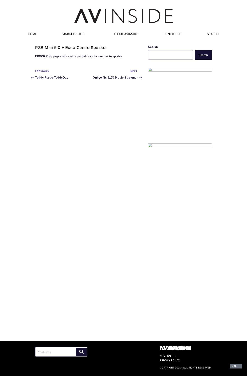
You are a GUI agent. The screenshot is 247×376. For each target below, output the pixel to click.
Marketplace (73, 34)
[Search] (81, 352)
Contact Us (172, 34)
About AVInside (126, 34)
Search (213, 34)
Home (32, 34)
